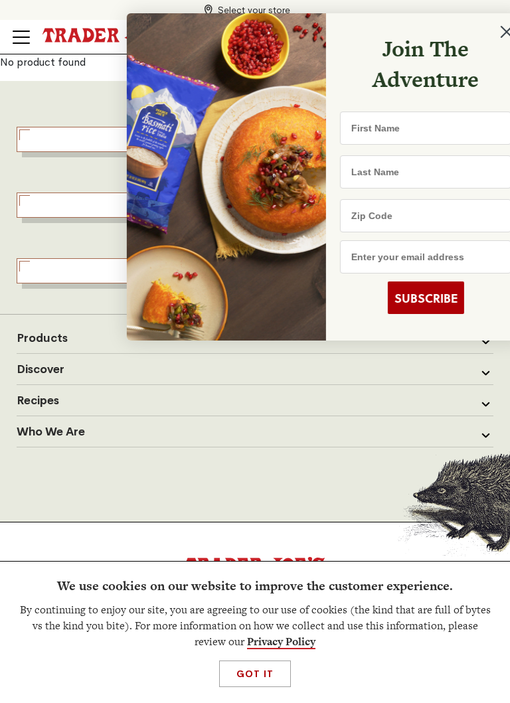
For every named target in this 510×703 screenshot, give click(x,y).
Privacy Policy (281, 641)
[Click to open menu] (21, 37)
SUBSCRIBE (397, 298)
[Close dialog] (478, 32)
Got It (254, 674)
